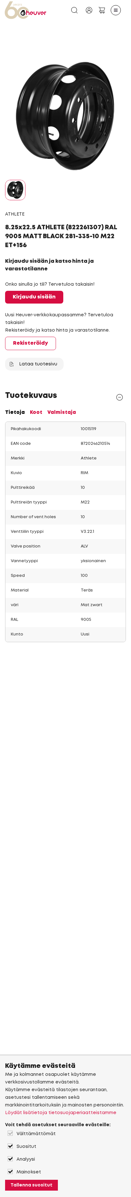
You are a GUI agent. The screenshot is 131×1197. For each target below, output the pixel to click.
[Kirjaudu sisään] (89, 10)
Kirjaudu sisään (34, 297)
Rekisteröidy (30, 343)
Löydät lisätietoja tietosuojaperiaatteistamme (60, 1113)
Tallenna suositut (31, 1185)
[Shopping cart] (102, 10)
